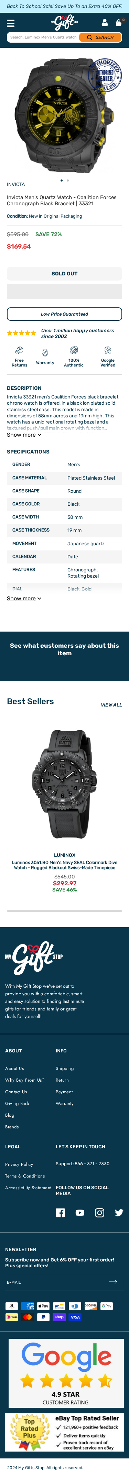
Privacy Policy (19, 1164)
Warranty (65, 1103)
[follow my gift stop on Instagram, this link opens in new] (99, 1216)
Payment (64, 1091)
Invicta (16, 184)
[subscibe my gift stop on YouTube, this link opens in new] (80, 1216)
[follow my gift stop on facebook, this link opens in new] (60, 1216)
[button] (64, 291)
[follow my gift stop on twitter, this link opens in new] (119, 1216)
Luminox (64, 855)
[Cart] (118, 22)
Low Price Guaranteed (64, 314)
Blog (9, 1115)
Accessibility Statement (28, 1187)
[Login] (104, 23)
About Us (14, 1068)
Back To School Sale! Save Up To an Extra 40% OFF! (64, 6)
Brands (12, 1127)
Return (62, 1080)
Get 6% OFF (64, 1260)
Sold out (64, 274)
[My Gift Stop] (34, 944)
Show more (21, 434)
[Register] (113, 1282)
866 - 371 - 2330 (92, 1163)
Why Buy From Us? (24, 1080)
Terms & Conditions (25, 1176)
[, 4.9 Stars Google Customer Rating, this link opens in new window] (66, 1373)
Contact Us (16, 1091)
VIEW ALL (111, 705)
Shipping (65, 1068)
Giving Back (17, 1103)
